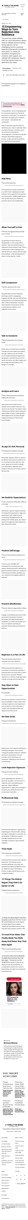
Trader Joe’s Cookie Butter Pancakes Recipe (19, 1110)
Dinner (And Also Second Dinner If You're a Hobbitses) (20, 1162)
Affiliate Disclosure (15, 1217)
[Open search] (22, 9)
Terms (8, 1216)
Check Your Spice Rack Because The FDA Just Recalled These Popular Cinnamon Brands (8, 1111)
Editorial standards (6, 1177)
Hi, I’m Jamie (5, 1175)
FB (20, 1179)
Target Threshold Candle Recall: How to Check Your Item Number (8, 1093)
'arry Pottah (4, 1141)
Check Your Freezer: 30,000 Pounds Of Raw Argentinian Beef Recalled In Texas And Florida (20, 1093)
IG (16, 1175)
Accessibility (23, 1216)
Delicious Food (19, 1158)
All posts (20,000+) (19, 1167)
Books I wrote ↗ (6, 1180)
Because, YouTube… (7, 1146)
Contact (3, 1191)
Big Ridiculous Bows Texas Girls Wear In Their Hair (7, 1151)
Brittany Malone (10, 1043)
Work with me (5, 1183)
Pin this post (14, 979)
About (22, 6)
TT (20, 1175)
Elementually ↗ (5, 1188)
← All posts (5, 19)
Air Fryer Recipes (6, 1144)
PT (24, 1175)
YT (17, 1179)
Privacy (3, 1216)
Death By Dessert (19, 1155)
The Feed (22, 4)
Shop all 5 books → (6, 1198)
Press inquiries (5, 1185)
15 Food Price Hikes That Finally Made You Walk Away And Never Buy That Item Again (13, 958)
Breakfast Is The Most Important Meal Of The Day (7, 1162)
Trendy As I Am (6, 23)
